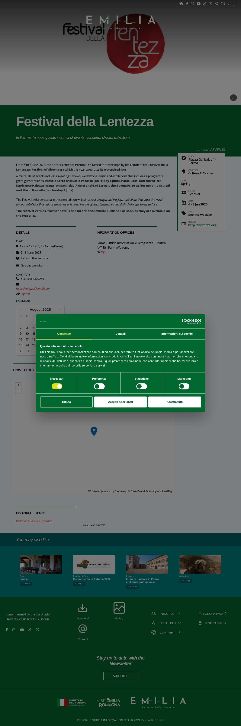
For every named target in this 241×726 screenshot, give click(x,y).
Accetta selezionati (120, 402)
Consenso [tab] (64, 333)
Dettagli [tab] (120, 333)
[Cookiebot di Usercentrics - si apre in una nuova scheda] (184, 321)
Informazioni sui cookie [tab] (176, 333)
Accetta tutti (175, 402)
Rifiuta (66, 402)
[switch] (99, 386)
